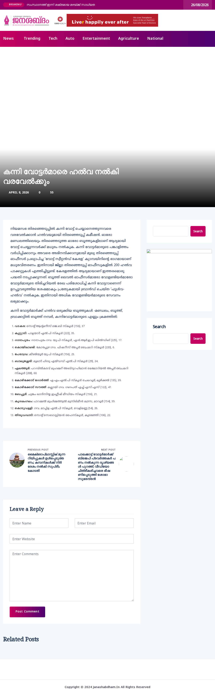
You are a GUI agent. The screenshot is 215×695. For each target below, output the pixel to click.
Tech (53, 38)
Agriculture (128, 38)
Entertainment (96, 38)
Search (198, 231)
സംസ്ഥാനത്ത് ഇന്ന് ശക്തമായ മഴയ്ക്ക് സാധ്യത (61, 5)
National (155, 38)
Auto (70, 38)
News (8, 38)
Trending (32, 38)
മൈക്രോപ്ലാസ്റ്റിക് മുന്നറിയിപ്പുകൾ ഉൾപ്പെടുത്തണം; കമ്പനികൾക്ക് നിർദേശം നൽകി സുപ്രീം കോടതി (46, 462)
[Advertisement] (107, 78)
